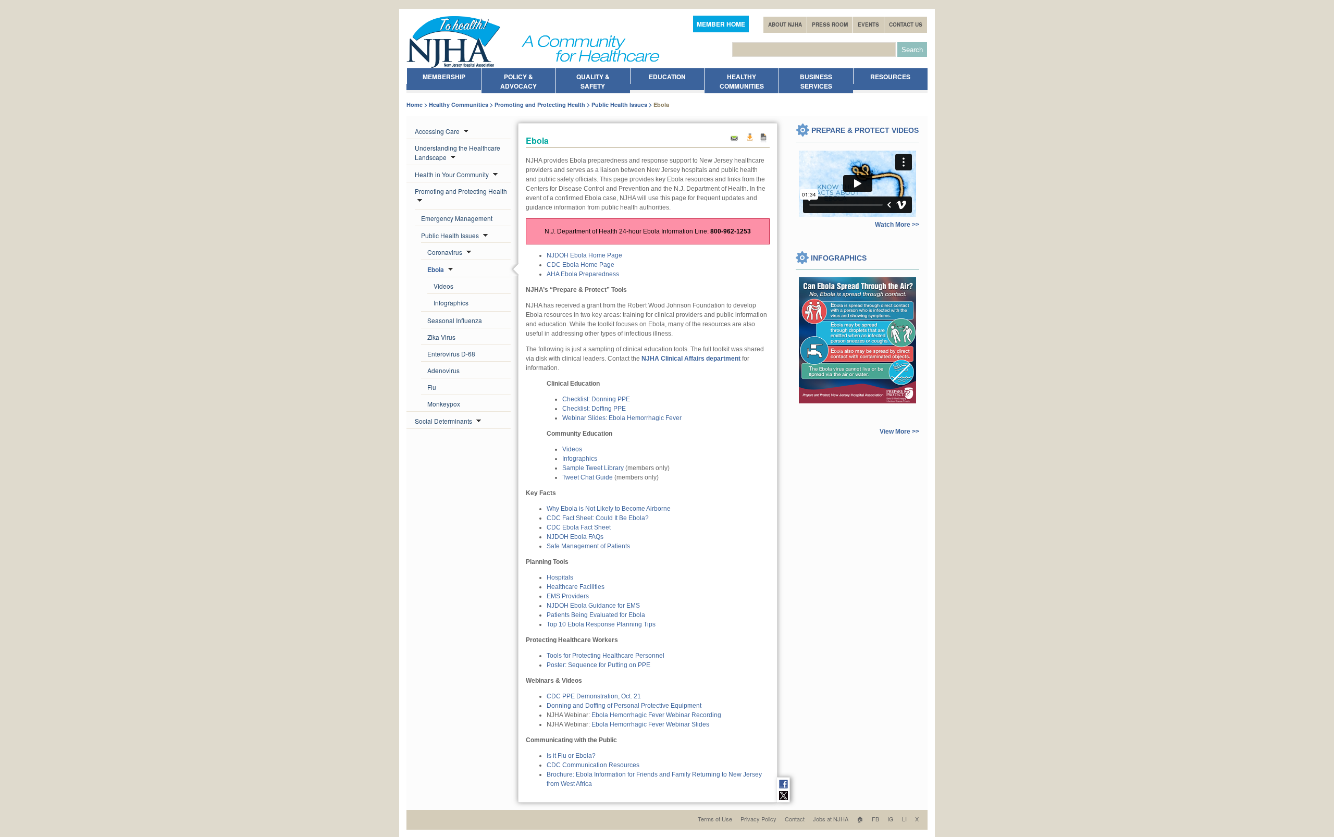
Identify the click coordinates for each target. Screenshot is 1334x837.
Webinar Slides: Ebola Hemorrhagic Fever (622, 418)
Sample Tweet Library (593, 468)
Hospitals (560, 577)
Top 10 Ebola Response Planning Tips (601, 624)
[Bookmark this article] (764, 141)
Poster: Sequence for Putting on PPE (598, 665)
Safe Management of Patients (588, 546)
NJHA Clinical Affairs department (690, 358)
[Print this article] (749, 141)
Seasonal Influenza (454, 320)
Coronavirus (445, 252)
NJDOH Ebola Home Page (584, 255)
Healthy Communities (458, 104)
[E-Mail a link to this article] (734, 141)
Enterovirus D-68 (451, 353)
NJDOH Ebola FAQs (575, 536)
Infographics (451, 302)
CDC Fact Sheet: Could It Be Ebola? (598, 518)
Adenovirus (443, 370)
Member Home (721, 24)
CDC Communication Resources (593, 765)
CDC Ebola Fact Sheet (579, 527)
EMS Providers (568, 596)
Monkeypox (443, 403)
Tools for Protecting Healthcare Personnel (605, 655)
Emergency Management (456, 218)
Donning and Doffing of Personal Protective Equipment (624, 705)
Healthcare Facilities (575, 586)
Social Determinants (444, 420)
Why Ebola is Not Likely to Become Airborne (609, 508)
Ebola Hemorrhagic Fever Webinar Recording (656, 715)
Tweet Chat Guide (587, 477)
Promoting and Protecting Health (540, 104)
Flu (431, 387)
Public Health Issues (619, 104)
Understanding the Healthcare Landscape (457, 152)
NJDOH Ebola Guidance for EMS (593, 605)
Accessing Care (438, 131)
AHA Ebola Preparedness (583, 274)
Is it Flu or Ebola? (571, 755)
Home (414, 104)
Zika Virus (441, 337)
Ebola (436, 269)
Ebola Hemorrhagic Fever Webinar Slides (650, 724)
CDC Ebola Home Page (580, 264)
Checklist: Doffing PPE (594, 408)
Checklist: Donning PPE (596, 399)
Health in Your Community (452, 174)
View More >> (899, 431)
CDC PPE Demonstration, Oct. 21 (594, 696)
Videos (443, 285)
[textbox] (814, 49)
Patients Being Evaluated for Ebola (596, 615)
